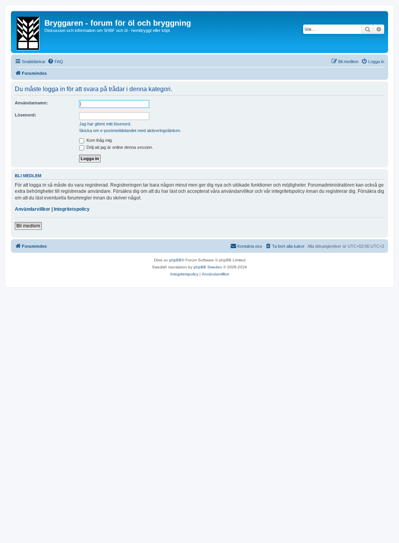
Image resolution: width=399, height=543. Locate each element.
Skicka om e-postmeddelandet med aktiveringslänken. (130, 130)
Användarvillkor (32, 209)
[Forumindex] (28, 32)
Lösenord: (25, 115)
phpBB (175, 260)
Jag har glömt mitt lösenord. (105, 124)
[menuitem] (55, 61)
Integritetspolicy (72, 209)
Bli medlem (28, 226)
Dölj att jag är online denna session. (119, 147)
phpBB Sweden (208, 267)
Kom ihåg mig (98, 140)
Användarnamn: (31, 102)
